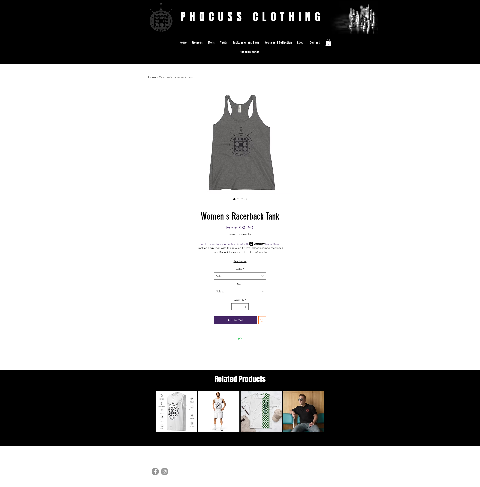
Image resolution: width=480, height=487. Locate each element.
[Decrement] (234, 307)
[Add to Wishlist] (262, 320)
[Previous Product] (150, 411)
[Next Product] (329, 411)
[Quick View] (176, 411)
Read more (240, 261)
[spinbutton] (240, 307)
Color (240, 268)
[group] (240, 411)
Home (152, 77)
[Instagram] (164, 471)
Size (240, 284)
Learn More (272, 243)
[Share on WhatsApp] (240, 338)
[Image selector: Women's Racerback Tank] (234, 199)
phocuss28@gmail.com (310, 471)
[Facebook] (155, 471)
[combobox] (240, 276)
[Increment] (245, 307)
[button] (197, 42)
